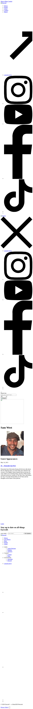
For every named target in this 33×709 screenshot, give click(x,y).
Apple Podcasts (11, 548)
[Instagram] (18, 103)
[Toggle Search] (16, 232)
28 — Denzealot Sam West (8, 466)
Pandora (9, 550)
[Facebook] (18, 178)
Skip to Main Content (6, 1)
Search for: (4, 393)
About (5, 9)
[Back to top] (9, 707)
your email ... (4, 533)
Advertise (10, 559)
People (6, 7)
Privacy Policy (4, 707)
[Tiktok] (18, 211)
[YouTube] (18, 124)
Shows (6, 6)
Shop (5, 541)
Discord (9, 560)
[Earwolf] (3, 3)
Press (8, 556)
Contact (6, 10)
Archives (9, 551)
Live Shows (7, 539)
